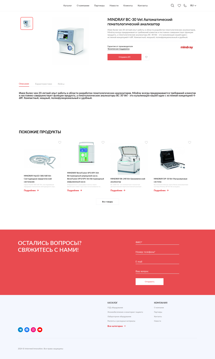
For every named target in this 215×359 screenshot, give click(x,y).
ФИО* (139, 242)
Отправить (149, 281)
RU (192, 5)
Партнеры (158, 312)
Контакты (158, 316)
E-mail (139, 261)
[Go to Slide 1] (27, 23)
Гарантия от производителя (120, 47)
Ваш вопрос (142, 271)
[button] (70, 41)
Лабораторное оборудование (119, 316)
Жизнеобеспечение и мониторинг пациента (125, 312)
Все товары (107, 201)
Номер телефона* (145, 252)
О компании (159, 308)
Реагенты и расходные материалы (121, 321)
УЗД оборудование (115, 308)
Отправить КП (124, 57)
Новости (157, 321)
